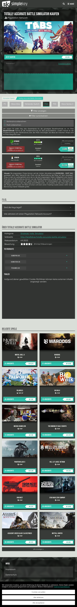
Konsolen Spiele (9, 98)
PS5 (54, 104)
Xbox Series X (67, 104)
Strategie (25, 233)
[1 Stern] (22, 244)
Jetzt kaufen (38, 57)
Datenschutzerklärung (62, 587)
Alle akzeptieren (38, 603)
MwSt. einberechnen (13, 125)
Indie (32, 233)
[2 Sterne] (23, 244)
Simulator (39, 233)
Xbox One (15, 104)
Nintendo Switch (32, 104)
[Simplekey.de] (14, 4)
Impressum (11, 569)
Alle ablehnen (38, 597)
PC (5, 104)
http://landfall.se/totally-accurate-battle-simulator (43, 237)
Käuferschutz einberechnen (16, 121)
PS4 (46, 104)
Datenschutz (11, 574)
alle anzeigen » (38, 549)
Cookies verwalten (38, 592)
